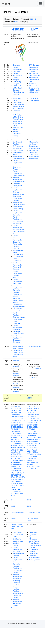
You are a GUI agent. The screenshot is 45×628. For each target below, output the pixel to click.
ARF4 (19, 408)
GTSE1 (19, 435)
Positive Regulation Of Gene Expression (18, 173)
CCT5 (34, 416)
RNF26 (38, 454)
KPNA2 (34, 437)
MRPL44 (37, 439)
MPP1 (13, 456)
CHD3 (29, 421)
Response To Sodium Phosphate (17, 321)
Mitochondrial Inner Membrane (34, 74)
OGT (12, 460)
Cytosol (15, 73)
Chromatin (16, 65)
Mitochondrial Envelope (33, 70)
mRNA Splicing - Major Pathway (18, 347)
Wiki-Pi (5, 3)
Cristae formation (34, 346)
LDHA (13, 450)
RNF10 (33, 454)
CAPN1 (13, 414)
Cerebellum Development (17, 184)
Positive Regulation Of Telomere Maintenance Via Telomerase (18, 192)
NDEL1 (29, 441)
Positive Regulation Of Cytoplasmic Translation (17, 339)
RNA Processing (18, 150)
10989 (29, 500)
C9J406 (35, 518)
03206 (13, 506)
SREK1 (19, 481)
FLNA (18, 429)
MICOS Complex (34, 90)
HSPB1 (13, 444)
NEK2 (29, 444)
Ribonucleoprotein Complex (19, 93)
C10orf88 (30, 414)
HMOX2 (29, 433)
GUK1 (13, 437)
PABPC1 (22, 460)
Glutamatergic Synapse (17, 83)
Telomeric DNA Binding (18, 128)
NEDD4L (14, 458)
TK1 (33, 462)
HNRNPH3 (14, 441)
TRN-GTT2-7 (15, 487)
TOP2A (22, 485)
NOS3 (29, 446)
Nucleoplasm (17, 69)
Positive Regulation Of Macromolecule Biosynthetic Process (18, 165)
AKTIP (29, 406)
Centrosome (33, 533)
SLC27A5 (14, 479)
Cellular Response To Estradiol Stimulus (17, 274)
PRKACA (19, 469)
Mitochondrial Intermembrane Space (34, 79)
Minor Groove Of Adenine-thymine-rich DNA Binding (19, 106)
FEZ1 (36, 427)
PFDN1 (34, 448)
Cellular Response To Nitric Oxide (17, 281)
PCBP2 (18, 462)
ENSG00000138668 (17, 512)
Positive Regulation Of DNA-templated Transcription (18, 220)
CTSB (13, 421)
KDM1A (35, 435)
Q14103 (13, 518)
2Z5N (21, 526)
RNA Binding (17, 115)
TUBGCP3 (30, 466)
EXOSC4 (14, 427)
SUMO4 (13, 483)
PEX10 (13, 466)
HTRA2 (29, 435)
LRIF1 (39, 437)
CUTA (17, 421)
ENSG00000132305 (33, 512)
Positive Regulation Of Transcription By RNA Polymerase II (18, 229)
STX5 (34, 460)
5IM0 (12, 528)
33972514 (16, 383)
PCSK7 (13, 464)
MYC (21, 456)
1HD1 (17, 524)
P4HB (16, 460)
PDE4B (29, 448)
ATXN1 (34, 410)
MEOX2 (19, 454)
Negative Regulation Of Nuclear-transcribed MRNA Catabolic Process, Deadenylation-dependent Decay (19, 299)
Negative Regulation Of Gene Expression (18, 179)
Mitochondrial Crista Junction (34, 87)
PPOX (18, 466)
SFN (17, 477)
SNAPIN (30, 458)
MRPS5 (29, 398)
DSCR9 (29, 423)
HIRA (12, 439)
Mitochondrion (33, 67)
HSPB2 (18, 444)
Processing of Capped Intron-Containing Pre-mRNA (18, 353)
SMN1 (35, 456)
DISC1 (39, 421)
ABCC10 (14, 406)
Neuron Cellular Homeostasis (34, 157)
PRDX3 (13, 469)
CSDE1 (20, 419)
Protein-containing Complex (35, 546)
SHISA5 (22, 477)
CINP (18, 416)
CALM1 (29, 416)
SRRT (35, 458)
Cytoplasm (16, 71)
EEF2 (13, 425)
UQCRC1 (18, 491)
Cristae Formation (35, 148)
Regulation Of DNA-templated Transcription (18, 146)
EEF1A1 (30, 425)
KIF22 (29, 437)
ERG (16, 425)
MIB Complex (33, 92)
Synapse (16, 79)
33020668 (16, 375)
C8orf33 (36, 414)
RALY (13, 473)
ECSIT (34, 423)
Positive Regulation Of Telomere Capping (19, 315)
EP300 (35, 425)
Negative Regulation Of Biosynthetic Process (17, 602)
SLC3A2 (20, 479)
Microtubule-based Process (34, 540)
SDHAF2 (30, 456)
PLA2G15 (35, 450)
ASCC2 (29, 410)
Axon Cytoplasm (34, 560)
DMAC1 (18, 423)
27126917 (32, 377)
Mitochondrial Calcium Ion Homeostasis (33, 152)
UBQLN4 (33, 469)
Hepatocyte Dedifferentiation (18, 333)
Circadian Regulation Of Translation (17, 288)
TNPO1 (16, 485)
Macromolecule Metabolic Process (18, 543)
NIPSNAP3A (35, 444)
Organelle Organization (33, 552)
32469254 (16, 373)
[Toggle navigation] (40, 3)
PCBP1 (13, 462)
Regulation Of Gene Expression (18, 157)
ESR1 (21, 425)
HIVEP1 (29, 431)
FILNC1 (13, 429)
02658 (29, 506)
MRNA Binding (18, 117)
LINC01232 (19, 450)
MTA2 (17, 456)
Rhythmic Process (16, 237)
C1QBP (18, 412)
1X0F (17, 526)
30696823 (16, 367)
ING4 (23, 448)
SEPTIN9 (18, 475)
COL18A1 (14, 419)
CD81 (18, 414)
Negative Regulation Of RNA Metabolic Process (18, 569)
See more (14, 608)
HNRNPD (18, 29)
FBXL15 (20, 427)
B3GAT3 (13, 410)
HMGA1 (17, 439)
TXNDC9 (37, 466)
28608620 (38, 369)
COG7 (22, 416)
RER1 (29, 454)
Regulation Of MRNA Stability (18, 207)
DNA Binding (17, 102)
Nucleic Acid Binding (17, 99)
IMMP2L (13, 448)
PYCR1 (18, 471)
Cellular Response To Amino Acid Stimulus (17, 266)
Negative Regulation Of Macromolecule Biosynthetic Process (18, 593)
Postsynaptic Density (17, 76)
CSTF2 (33, 421)
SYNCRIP (20, 483)
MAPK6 (13, 454)
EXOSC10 (30, 427)
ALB (33, 406)
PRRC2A (35, 452)
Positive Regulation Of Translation (17, 213)
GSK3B (18, 433)
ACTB (19, 406)
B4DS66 (30, 518)
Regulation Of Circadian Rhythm (19, 203)
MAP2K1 (18, 452)
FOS (18, 431)
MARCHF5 (30, 439)
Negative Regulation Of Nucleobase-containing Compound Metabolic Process (17, 580)
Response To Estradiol (17, 199)
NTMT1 (19, 458)
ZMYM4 (13, 496)
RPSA (17, 473)
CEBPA (13, 416)
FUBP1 (29, 429)
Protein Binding (18, 119)
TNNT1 (37, 462)
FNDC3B (14, 431)
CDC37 (29, 419)
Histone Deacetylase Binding (17, 133)
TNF (12, 485)
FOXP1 (13, 433)
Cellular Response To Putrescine (17, 327)
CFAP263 (35, 419)
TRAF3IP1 (30, 464)
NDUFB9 (35, 441)
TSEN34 (13, 489)
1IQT (20, 524)
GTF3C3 (13, 435)
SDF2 (13, 475)
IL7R (21, 446)
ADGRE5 (14, 408)
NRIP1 (34, 446)
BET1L (19, 410)
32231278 (16, 392)
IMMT (34, 29)
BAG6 (29, 412)
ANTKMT (30, 408)
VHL (17, 494)
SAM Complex (34, 65)
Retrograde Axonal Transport (34, 556)
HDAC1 (21, 437)
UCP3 (13, 491)
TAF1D (29, 462)
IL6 (19, 446)
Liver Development (17, 141)
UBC (28, 469)
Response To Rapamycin (17, 310)
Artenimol (16, 360)
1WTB (13, 526)
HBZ (16, 437)
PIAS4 (29, 450)
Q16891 (29, 520)
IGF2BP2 (14, 446)
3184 (12, 500)
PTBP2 (13, 471)
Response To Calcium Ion (17, 241)
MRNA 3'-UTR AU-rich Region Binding (18, 123)
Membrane (32, 84)
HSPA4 (20, 441)
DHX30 (13, 423)
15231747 (33, 19)
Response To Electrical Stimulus (17, 246)
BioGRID (17, 21)
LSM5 (13, 452)
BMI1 (33, 412)
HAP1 (34, 429)
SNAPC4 (14, 481)
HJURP (35, 431)
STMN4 (29, 460)
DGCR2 (22, 421)
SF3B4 (13, 477)
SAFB (22, 473)
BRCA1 (13, 412)
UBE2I (19, 489)
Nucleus (15, 67)
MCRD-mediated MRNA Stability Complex (18, 88)
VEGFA (13, 494)
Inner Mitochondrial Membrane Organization (33, 143)
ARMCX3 (37, 408)
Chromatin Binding (16, 112)
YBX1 (22, 494)
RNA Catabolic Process (18, 153)
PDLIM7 (19, 464)
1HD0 (13, 524)
